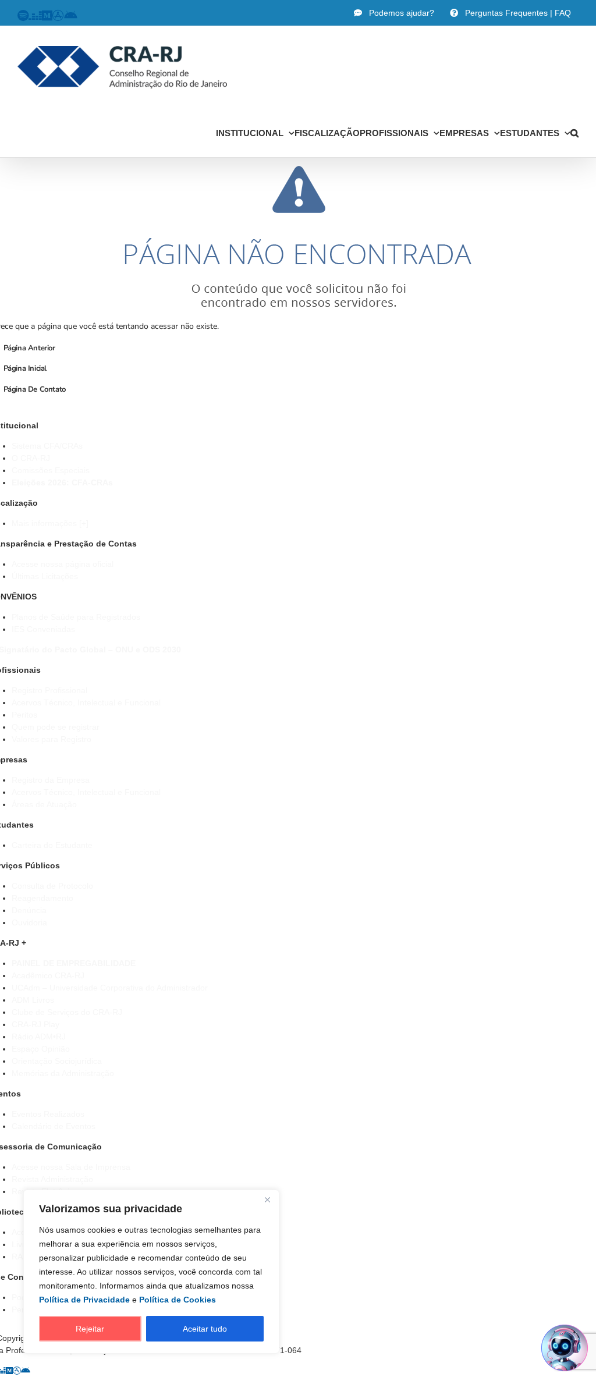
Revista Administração (52, 1179)
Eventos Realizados (48, 1114)
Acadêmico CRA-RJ (48, 975)
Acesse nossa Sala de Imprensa (71, 1167)
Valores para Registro (51, 739)
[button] (574, 132)
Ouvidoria (29, 922)
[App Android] (25, 1371)
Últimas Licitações (45, 576)
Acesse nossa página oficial (62, 564)
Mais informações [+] (50, 523)
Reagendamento (42, 898)
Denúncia (29, 910)
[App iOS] (17, 1371)
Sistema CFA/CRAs (47, 445)
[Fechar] (267, 1199)
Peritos (24, 714)
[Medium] (9, 1371)
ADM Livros (33, 1000)
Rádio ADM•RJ (39, 1036)
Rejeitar (90, 1328)
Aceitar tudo (205, 1328)
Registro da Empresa (51, 780)
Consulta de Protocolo (52, 885)
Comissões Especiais (51, 470)
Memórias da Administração (63, 1073)
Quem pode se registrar (56, 727)
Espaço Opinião (41, 1048)
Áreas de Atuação (44, 804)
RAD (20, 1256)
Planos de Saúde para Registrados (76, 617)
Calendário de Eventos (53, 1126)
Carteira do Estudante (52, 845)
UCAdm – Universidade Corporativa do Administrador (110, 987)
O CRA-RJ (31, 458)
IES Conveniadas (43, 629)
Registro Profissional (49, 690)
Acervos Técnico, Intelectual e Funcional (86, 702)
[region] (151, 1272)
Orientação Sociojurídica (57, 1061)
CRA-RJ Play (35, 1024)
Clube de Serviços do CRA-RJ (67, 1012)
